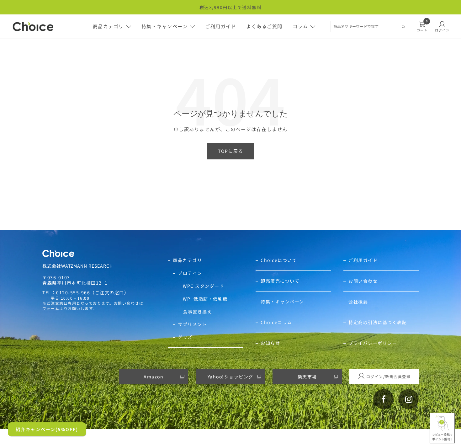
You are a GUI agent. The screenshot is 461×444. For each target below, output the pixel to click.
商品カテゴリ (108, 26)
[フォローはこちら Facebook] (384, 399)
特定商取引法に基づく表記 (377, 322)
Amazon (153, 376)
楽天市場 (307, 376)
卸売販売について (280, 281)
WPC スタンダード (203, 286)
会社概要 (358, 301)
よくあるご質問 (264, 26)
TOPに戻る (230, 151)
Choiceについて (279, 260)
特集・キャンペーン (164, 26)
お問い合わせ (363, 281)
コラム (300, 26)
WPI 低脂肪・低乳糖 (205, 299)
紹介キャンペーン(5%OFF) (47, 429)
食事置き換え (197, 311)
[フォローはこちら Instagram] (409, 399)
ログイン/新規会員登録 (388, 376)
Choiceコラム (276, 322)
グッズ (185, 337)
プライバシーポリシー (372, 343)
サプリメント (192, 324)
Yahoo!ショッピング (230, 376)
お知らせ (270, 343)
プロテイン (190, 273)
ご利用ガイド (220, 26)
